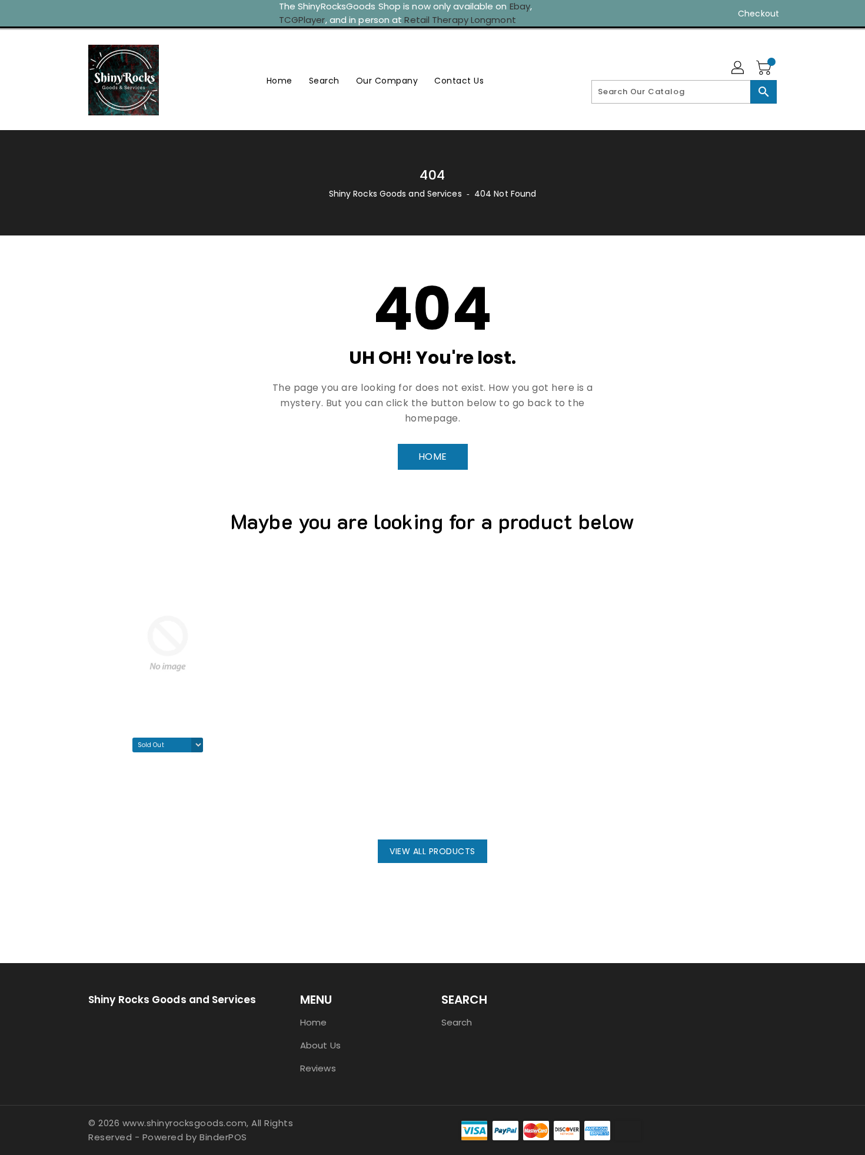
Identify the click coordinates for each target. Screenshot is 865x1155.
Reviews (318, 1068)
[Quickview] (100, 807)
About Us (320, 1045)
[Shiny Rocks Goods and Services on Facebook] (72, 13)
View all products (432, 851)
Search (457, 1022)
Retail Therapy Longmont (459, 20)
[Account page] (738, 68)
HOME (432, 456)
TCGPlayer (302, 20)
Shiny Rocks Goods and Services (395, 194)
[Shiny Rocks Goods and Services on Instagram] (94, 13)
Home (313, 1022)
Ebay (520, 6)
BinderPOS (223, 1137)
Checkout (758, 13)
